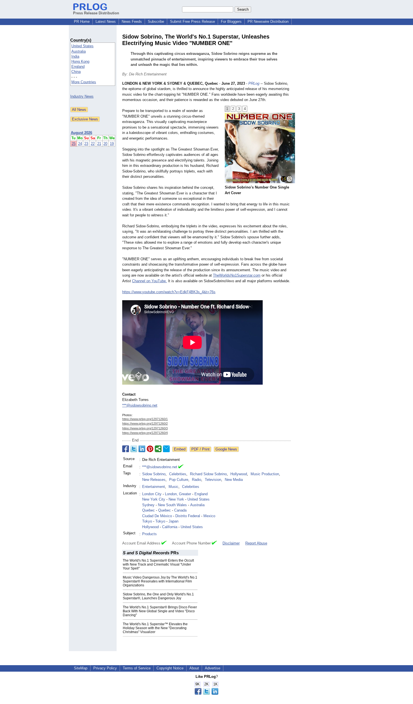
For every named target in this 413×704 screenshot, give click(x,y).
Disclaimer (231, 543)
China (76, 71)
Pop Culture (178, 479)
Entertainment (153, 487)
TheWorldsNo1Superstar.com (236, 275)
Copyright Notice (169, 668)
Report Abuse (256, 543)
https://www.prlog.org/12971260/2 (145, 423)
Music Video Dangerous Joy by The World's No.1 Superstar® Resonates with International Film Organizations (160, 581)
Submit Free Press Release (192, 21)
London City (152, 494)
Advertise (212, 668)
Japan (173, 521)
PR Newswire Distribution (268, 21)
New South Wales (172, 505)
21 (99, 144)
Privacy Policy (105, 668)
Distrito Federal (187, 516)
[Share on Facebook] (125, 448)
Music (173, 487)
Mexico (209, 516)
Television (213, 479)
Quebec (148, 510)
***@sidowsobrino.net (139, 405)
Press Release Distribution (96, 13)
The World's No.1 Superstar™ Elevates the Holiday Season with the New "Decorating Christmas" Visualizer (155, 628)
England (78, 66)
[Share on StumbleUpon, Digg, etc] (158, 448)
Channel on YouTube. (149, 281)
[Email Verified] (180, 467)
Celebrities (177, 474)
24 (80, 144)
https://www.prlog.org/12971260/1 (145, 419)
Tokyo (147, 521)
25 (74, 144)
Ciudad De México (157, 516)
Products (149, 534)
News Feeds (132, 21)
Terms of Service (137, 668)
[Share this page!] (206, 693)
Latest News (106, 21)
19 (112, 144)
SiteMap (80, 668)
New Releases (153, 479)
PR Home (82, 21)
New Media (234, 479)
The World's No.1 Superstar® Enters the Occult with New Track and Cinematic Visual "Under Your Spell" (158, 564)
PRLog (253, 83)
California (169, 527)
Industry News (82, 96)
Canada (180, 510)
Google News (226, 449)
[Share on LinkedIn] (142, 448)
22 (93, 144)
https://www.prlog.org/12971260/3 (145, 428)
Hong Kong (80, 61)
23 (86, 144)
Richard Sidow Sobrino (208, 474)
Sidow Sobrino (153, 474)
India (75, 56)
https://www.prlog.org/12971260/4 (145, 432)
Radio (196, 479)
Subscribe (156, 21)
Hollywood (238, 474)
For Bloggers (231, 21)
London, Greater (178, 494)
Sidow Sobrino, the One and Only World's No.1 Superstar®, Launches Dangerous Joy (158, 596)
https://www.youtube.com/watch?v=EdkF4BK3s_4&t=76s (168, 292)
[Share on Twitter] (133, 448)
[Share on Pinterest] (150, 448)
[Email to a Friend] (166, 448)
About (194, 668)
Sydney (148, 505)
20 (105, 144)
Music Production (265, 474)
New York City (153, 499)
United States (82, 46)
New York (176, 499)
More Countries (83, 82)
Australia (78, 51)
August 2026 (81, 133)
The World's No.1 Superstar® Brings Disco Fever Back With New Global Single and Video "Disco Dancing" (160, 611)
